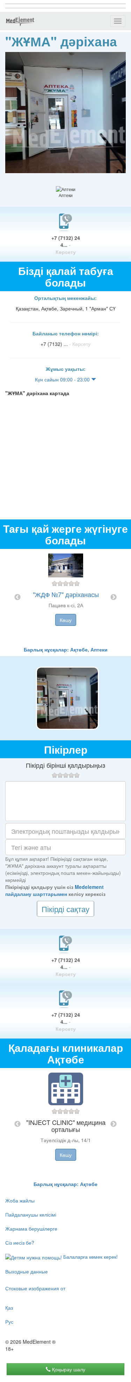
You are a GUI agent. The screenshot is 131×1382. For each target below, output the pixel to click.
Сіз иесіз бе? (19, 1242)
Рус (9, 1321)
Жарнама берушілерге (31, 1228)
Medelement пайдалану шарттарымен (54, 890)
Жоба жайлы (20, 1200)
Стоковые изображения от (35, 1288)
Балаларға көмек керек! (90, 1256)
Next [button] (113, 597)
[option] (65, 597)
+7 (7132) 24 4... (65, 244)
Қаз (9, 1307)
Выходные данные (26, 1271)
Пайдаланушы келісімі (30, 1214)
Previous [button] (17, 597)
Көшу (66, 619)
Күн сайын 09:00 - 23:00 (63, 379)
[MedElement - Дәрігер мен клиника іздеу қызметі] (19, 21)
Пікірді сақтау (65, 908)
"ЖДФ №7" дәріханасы (66, 594)
